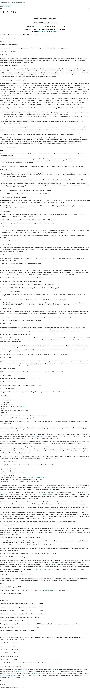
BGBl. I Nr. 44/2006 (55, 564)
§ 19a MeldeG (22, 406)
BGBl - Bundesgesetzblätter (18, 2)
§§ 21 (60, 313)
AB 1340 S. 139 (45, 31)
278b (14, 304)
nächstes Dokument (5, 6)
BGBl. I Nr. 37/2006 (49, 590)
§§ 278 (9, 304)
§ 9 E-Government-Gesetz (37, 416)
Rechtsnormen (5, 2)
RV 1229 (39, 31)
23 (65, 313)
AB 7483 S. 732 (54, 31)
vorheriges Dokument (6, 5)
